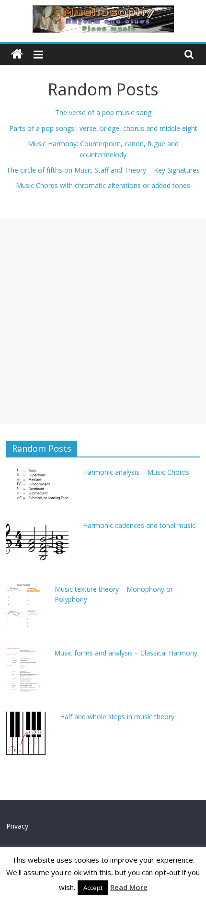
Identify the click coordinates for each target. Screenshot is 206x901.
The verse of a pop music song (103, 112)
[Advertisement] (103, 321)
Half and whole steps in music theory (117, 716)
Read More (129, 887)
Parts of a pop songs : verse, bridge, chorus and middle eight (103, 128)
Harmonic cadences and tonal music (139, 525)
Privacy (17, 826)
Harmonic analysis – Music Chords (136, 472)
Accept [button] (93, 887)
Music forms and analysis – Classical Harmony (125, 652)
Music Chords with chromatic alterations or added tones (103, 185)
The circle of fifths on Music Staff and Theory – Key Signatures (103, 170)
